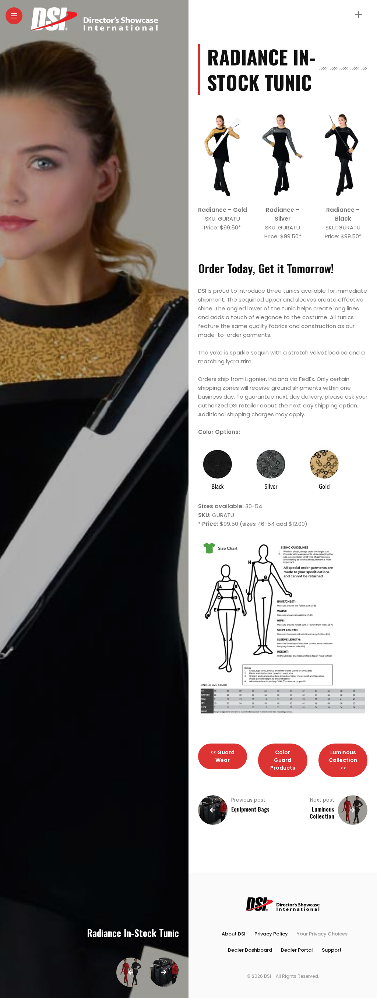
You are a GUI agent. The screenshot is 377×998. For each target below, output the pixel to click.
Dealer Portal (297, 950)
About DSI (234, 933)
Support (332, 950)
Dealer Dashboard (250, 950)
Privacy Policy (271, 933)
